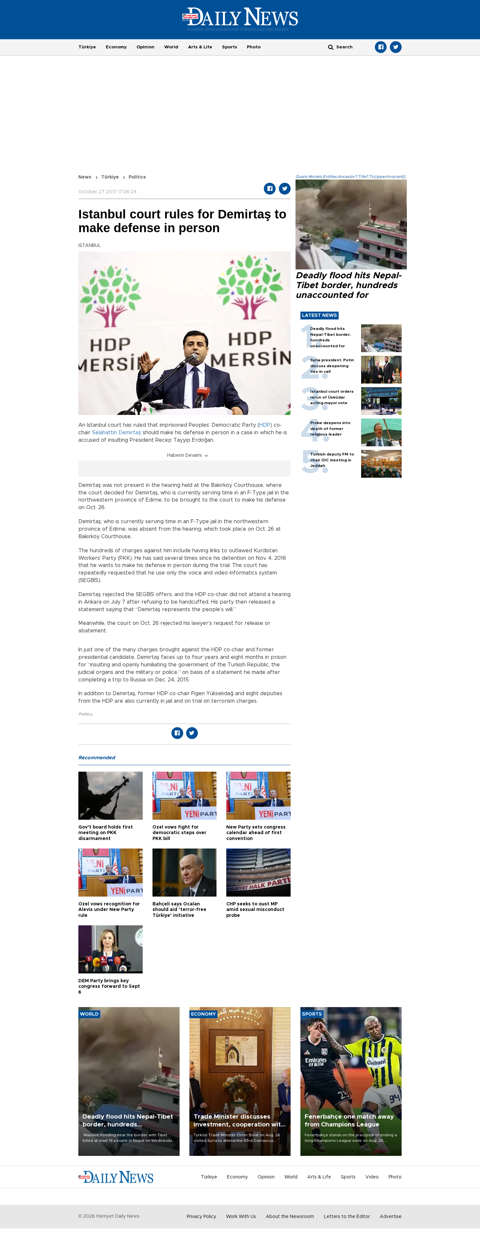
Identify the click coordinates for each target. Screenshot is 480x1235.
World (171, 47)
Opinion (145, 47)
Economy (116, 47)
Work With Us (241, 1216)
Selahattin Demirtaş (116, 432)
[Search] (330, 47)
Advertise (391, 1216)
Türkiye (87, 47)
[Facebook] (381, 47)
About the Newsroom (290, 1216)
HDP (264, 425)
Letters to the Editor (347, 1216)
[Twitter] (396, 47)
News (84, 177)
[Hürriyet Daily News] (240, 19)
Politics (85, 714)
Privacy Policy (201, 1216)
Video (372, 1177)
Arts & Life (200, 47)
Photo (254, 47)
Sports (229, 47)
